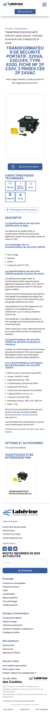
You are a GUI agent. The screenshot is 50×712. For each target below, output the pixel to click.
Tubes (5, 590)
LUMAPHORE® (9, 594)
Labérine (12, 417)
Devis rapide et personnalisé (15, 665)
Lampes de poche (10, 605)
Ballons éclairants (10, 597)
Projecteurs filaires (11, 586)
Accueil (8, 28)
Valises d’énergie (10, 621)
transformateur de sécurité (20, 414)
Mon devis (26, 11)
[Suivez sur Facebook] (10, 549)
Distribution (21, 28)
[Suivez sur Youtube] (15, 549)
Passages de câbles (11, 632)
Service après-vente (11, 669)
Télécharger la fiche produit (23, 209)
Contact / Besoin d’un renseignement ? (19, 673)
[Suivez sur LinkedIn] (5, 549)
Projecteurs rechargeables (14, 583)
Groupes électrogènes (12, 617)
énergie (34, 409)
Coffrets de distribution (13, 625)
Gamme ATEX (8, 645)
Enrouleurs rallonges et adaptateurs (18, 628)
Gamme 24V (8, 649)
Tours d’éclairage (10, 601)
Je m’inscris (25, 570)
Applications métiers (11, 652)
